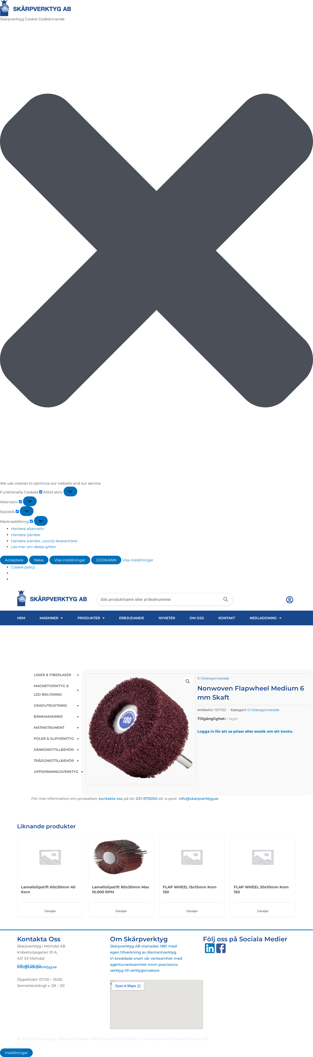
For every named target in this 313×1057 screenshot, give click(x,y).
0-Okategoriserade (213, 678)
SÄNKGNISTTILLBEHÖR (54, 749)
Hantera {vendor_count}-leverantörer (44, 541)
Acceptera (14, 560)
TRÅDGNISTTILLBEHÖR (54, 760)
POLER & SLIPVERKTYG (54, 738)
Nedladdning (263, 618)
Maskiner (49, 618)
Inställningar (16, 1052)
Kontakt (226, 618)
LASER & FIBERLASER (52, 675)
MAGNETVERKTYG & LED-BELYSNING (51, 690)
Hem (21, 618)
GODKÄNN (106, 560)
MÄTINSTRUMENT (49, 727)
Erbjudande (131, 618)
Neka (39, 560)
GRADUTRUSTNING (50, 705)
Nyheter (167, 618)
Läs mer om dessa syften (33, 546)
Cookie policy (23, 567)
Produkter (89, 618)
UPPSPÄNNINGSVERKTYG (56, 771)
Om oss (197, 618)
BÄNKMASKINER (48, 716)
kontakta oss (111, 798)
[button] (156, 251)
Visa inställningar (69, 560)
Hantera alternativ (27, 528)
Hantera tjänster (26, 534)
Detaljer (50, 911)
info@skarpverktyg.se (37, 967)
